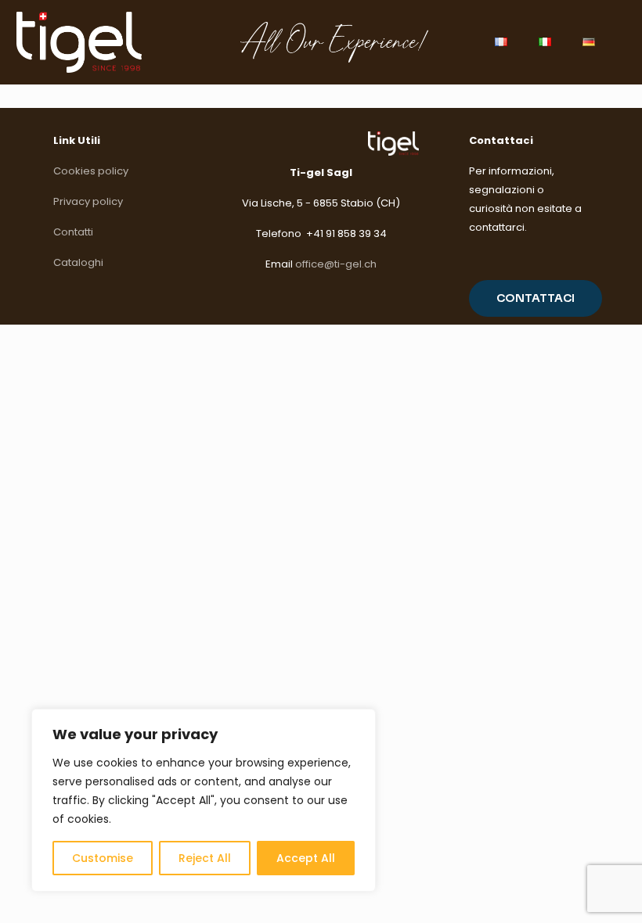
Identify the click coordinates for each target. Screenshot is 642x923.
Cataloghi (78, 262)
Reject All (205, 858)
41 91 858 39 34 (350, 233)
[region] (203, 800)
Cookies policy (90, 170)
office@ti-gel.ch (336, 264)
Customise (102, 858)
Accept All (305, 858)
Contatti (73, 231)
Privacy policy (88, 201)
